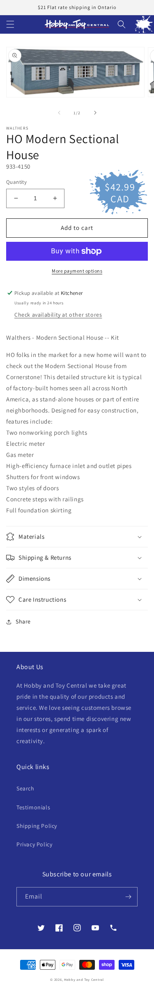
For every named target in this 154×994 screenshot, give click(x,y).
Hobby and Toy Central (84, 979)
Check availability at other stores (58, 314)
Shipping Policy (36, 825)
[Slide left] (59, 113)
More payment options (77, 271)
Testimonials (33, 807)
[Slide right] (95, 113)
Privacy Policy (34, 844)
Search (25, 788)
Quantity (16, 181)
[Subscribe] (128, 896)
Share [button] (23, 621)
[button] (10, 24)
